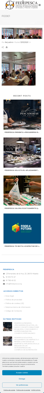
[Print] (8, 47)
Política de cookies (9, 390)
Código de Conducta (13, 311)
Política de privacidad (23, 390)
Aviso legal (9, 296)
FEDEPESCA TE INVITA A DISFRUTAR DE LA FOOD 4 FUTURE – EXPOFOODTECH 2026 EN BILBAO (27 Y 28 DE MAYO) (23, 246)
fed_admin (9, 42)
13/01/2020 (24, 42)
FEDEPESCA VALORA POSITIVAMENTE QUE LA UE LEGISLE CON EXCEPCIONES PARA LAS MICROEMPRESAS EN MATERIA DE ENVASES (23, 208)
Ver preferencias (22, 385)
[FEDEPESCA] (22, 5)
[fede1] (22, 33)
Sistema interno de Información (17, 307)
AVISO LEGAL (36, 390)
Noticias (11, 21)
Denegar (22, 379)
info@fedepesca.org (14, 284)
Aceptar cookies (22, 373)
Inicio (4, 21)
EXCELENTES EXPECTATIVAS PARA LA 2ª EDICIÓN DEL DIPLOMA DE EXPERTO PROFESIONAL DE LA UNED (24, 22)
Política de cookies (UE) (14, 303)
